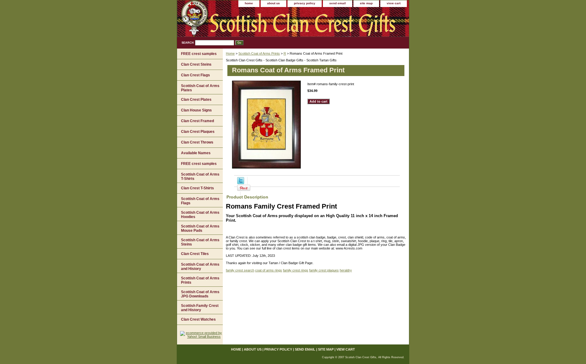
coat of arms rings (268, 270)
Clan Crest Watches (198, 319)
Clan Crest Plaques (198, 131)
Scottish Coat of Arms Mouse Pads (200, 228)
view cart (393, 3)
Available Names (196, 153)
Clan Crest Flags (195, 75)
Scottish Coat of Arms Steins (200, 242)
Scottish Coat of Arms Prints (259, 53)
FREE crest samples (199, 54)
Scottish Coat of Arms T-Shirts (200, 176)
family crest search (240, 270)
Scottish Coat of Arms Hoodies (200, 214)
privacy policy (304, 3)
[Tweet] (240, 183)
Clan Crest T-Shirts (197, 188)
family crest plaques (324, 270)
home (249, 3)
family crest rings (295, 270)
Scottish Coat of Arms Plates (200, 88)
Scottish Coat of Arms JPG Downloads (200, 294)
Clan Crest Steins (196, 64)
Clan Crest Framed (197, 121)
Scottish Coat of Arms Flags (200, 201)
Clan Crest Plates (196, 99)
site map (366, 3)
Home (230, 53)
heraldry (346, 270)
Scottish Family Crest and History (200, 308)
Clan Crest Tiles (195, 254)
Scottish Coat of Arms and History (200, 266)
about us (273, 3)
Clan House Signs (196, 110)
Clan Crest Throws (197, 142)
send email (337, 3)
